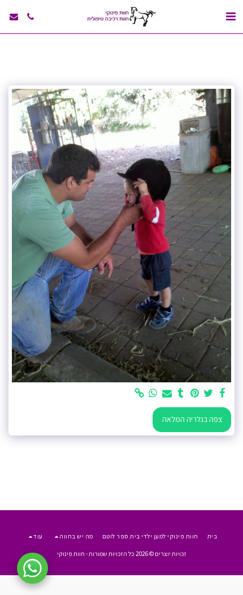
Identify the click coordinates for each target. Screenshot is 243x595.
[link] (139, 393)
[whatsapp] (153, 393)
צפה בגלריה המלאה (192, 419)
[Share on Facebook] (223, 393)
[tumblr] (181, 393)
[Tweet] (208, 393)
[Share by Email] (167, 393)
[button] (230, 16)
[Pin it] (195, 393)
